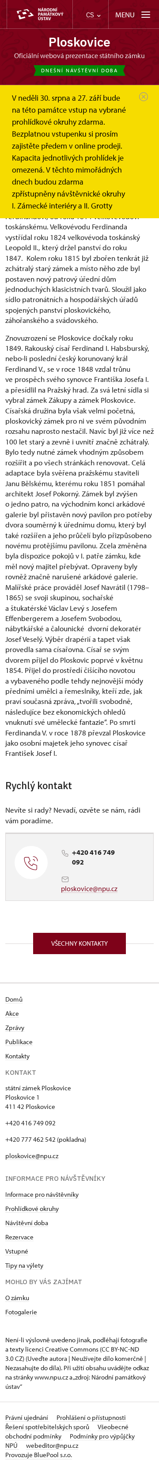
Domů (14, 999)
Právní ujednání (27, 1417)
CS (91, 15)
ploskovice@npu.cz (89, 888)
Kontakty (17, 1056)
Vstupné (16, 1251)
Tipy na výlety (24, 1265)
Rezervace (19, 1237)
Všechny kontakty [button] (79, 943)
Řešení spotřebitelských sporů (48, 1427)
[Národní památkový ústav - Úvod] (40, 14)
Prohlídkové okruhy (32, 1208)
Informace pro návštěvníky (42, 1194)
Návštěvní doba (26, 1222)
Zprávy (14, 1027)
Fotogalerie (21, 1312)
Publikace (19, 1042)
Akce (12, 1013)
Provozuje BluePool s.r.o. (38, 1454)
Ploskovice (79, 42)
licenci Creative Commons (61, 1349)
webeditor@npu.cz (52, 1445)
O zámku (17, 1297)
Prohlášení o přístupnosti (91, 1417)
